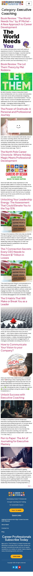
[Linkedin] (13, 567)
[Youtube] (19, 567)
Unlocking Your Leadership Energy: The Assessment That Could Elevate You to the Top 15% (16, 204)
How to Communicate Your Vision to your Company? (14, 347)
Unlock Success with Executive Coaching (13, 396)
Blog (3, 532)
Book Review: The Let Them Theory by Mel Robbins (13, 67)
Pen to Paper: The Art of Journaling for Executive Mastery (15, 441)
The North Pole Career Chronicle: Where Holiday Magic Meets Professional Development (16, 156)
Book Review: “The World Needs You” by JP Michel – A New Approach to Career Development (16, 23)
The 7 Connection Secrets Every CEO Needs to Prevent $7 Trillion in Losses (16, 253)
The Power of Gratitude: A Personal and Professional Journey (16, 111)
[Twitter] (16, 567)
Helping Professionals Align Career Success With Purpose (15, 520)
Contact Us (5, 528)
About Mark (5, 525)
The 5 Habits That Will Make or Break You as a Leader (14, 301)
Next (30, 486)
